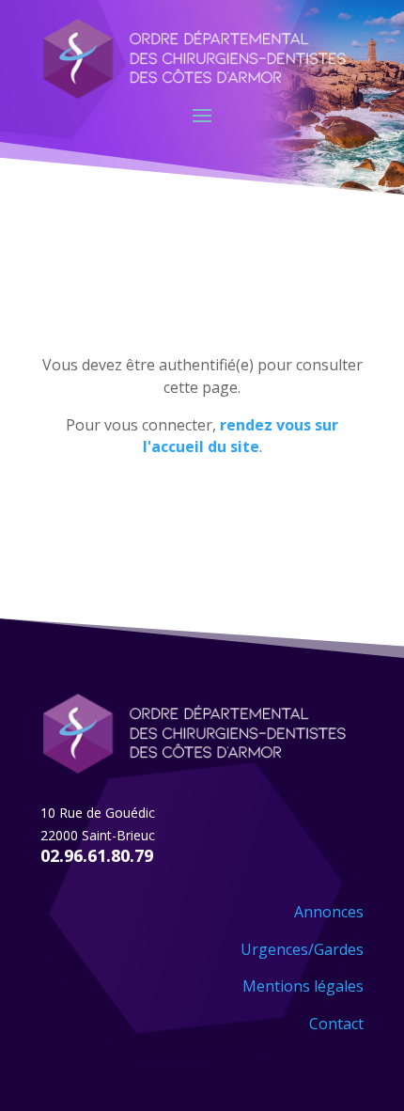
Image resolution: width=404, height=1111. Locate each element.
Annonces (329, 911)
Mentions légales (303, 986)
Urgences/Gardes (302, 949)
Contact (336, 1023)
